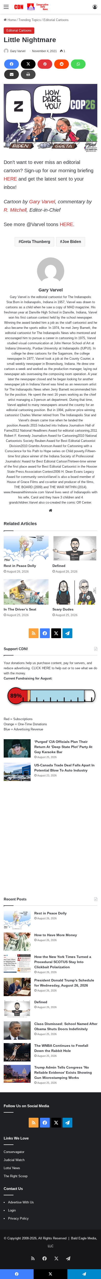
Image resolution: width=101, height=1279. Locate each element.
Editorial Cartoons (56, 20)
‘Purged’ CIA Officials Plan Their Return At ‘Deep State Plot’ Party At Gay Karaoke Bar (63, 747)
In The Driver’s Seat (20, 609)
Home (11, 20)
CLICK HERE (41, 668)
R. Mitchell (15, 210)
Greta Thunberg (35, 242)
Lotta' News (12, 1168)
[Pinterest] (45, 64)
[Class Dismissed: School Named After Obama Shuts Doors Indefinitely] (17, 1030)
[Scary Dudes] (74, 591)
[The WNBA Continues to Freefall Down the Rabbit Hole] (17, 1052)
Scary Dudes (63, 609)
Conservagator (14, 1152)
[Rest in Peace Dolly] (26, 548)
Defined (58, 566)
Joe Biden (71, 242)
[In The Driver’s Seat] (26, 591)
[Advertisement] (50, 838)
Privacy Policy (18, 1218)
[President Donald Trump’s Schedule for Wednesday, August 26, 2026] (17, 987)
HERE (10, 179)
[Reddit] (61, 64)
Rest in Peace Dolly (20, 566)
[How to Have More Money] (17, 942)
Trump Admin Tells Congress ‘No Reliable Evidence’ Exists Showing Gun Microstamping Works (63, 1072)
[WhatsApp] (78, 64)
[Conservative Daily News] (31, 6)
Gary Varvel (17, 51)
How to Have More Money (55, 935)
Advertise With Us (21, 1202)
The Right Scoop (15, 1176)
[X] (28, 64)
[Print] (28, 74)
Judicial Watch (14, 1160)
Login (12, 1210)
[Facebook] (11, 64)
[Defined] (74, 548)
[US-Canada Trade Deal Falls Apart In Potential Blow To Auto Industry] (17, 772)
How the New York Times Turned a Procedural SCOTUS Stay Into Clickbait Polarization (62, 962)
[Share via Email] (11, 74)
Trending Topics (29, 20)
